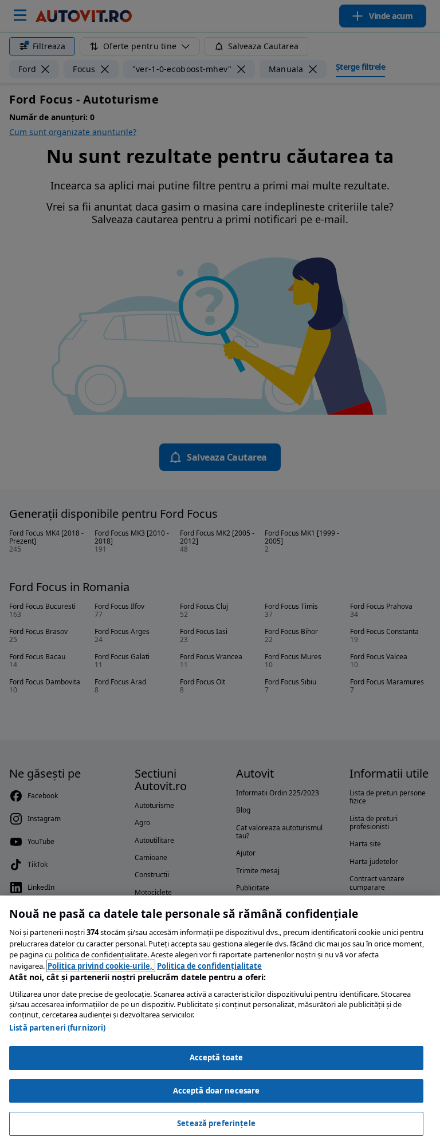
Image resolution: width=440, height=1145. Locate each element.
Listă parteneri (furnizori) (57, 1028)
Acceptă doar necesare (216, 1090)
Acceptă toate (216, 1057)
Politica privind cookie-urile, (101, 966)
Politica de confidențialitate (209, 966)
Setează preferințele (216, 1123)
